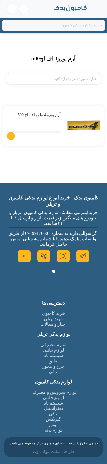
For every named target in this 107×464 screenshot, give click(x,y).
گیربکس (53, 419)
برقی (53, 371)
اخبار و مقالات (53, 324)
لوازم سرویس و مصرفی (53, 392)
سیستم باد (53, 355)
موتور (53, 424)
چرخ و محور (53, 366)
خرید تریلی (54, 318)
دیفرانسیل (53, 408)
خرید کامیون (53, 313)
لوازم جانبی (53, 350)
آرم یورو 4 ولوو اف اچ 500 (39, 115)
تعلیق (53, 360)
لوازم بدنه (54, 430)
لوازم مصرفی (54, 344)
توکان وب (41, 451)
